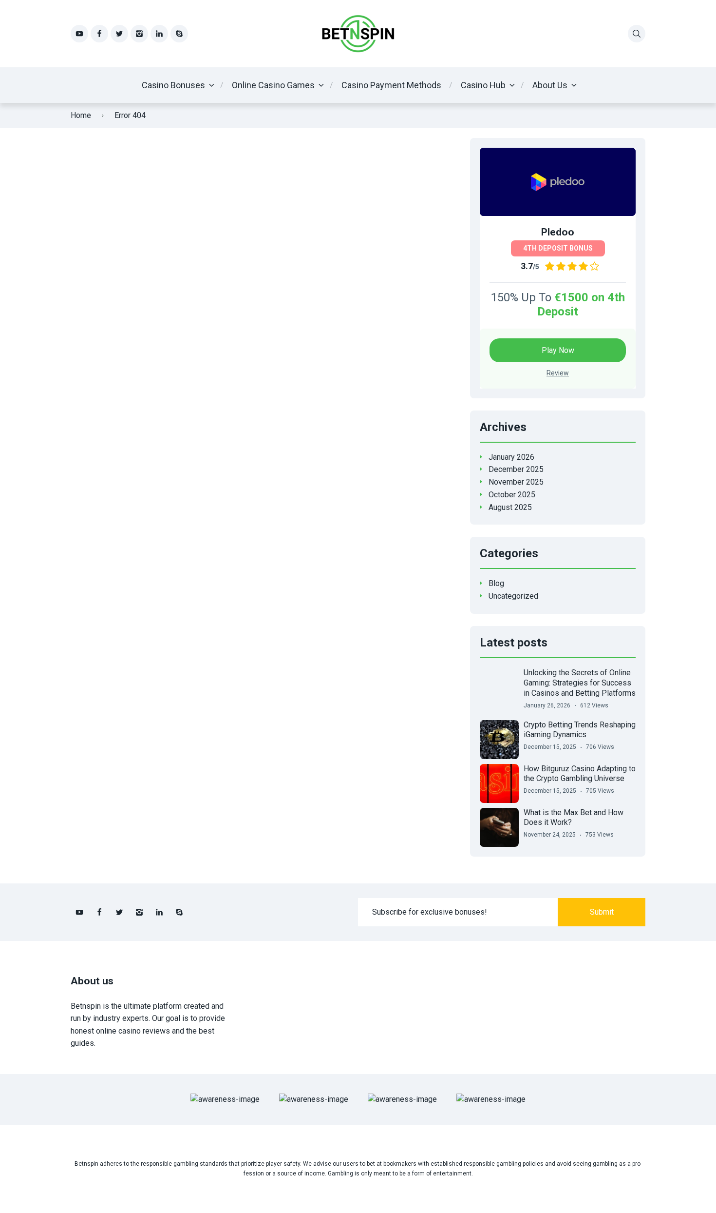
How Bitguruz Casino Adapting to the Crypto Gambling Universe (580, 773)
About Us (549, 85)
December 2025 (516, 469)
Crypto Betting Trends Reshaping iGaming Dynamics (580, 730)
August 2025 (510, 507)
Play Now (558, 350)
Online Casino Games (273, 85)
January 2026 (511, 457)
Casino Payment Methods (391, 85)
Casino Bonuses (173, 85)
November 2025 (516, 482)
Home (81, 115)
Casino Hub (483, 85)
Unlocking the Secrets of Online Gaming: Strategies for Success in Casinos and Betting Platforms (580, 683)
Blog (496, 583)
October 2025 (512, 494)
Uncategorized (513, 596)
